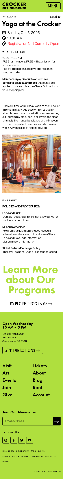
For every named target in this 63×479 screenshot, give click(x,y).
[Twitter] (21, 440)
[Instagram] (5, 440)
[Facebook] (13, 440)
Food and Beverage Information (21, 238)
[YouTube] (29, 440)
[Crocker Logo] (14, 5)
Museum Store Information (18, 241)
